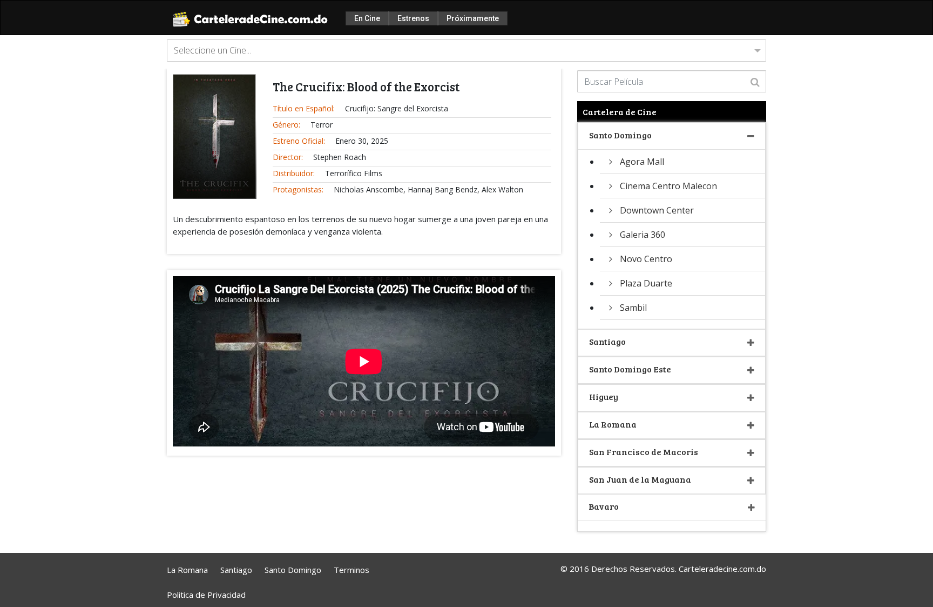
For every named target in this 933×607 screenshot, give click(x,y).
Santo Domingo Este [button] (630, 369)
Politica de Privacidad (206, 594)
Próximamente (473, 18)
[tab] (671, 136)
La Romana (187, 569)
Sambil (633, 307)
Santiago (236, 569)
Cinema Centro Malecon (668, 186)
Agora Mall (642, 162)
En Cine (367, 18)
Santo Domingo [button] (620, 135)
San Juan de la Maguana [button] (640, 479)
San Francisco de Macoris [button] (643, 451)
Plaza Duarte (646, 283)
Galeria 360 (642, 235)
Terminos (351, 569)
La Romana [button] (613, 424)
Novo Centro (646, 259)
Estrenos (413, 18)
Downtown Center (657, 210)
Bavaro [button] (604, 506)
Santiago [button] (607, 341)
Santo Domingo (293, 569)
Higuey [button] (603, 396)
